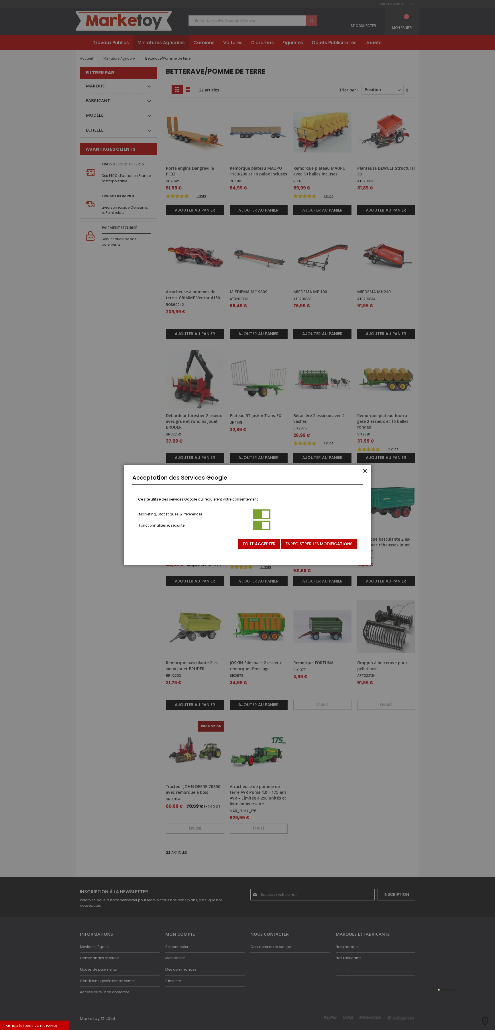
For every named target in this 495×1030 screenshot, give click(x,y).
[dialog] (247, 515)
